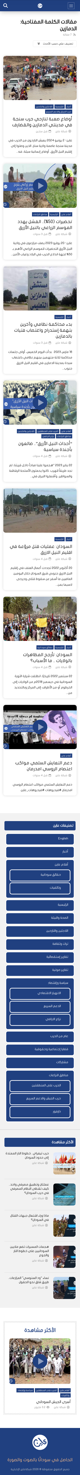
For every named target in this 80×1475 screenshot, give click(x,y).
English (63, 838)
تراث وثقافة (60, 943)
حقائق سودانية (45, 647)
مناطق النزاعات (40, 214)
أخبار (69, 107)
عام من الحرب (59, 1036)
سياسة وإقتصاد (58, 983)
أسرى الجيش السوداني (53, 1402)
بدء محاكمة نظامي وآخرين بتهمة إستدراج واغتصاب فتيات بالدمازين (43, 330)
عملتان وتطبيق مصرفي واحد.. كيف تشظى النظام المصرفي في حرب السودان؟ (29, 1189)
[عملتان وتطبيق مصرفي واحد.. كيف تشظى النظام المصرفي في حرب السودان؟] (64, 1194)
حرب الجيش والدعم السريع (58, 112)
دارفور (57, 1111)
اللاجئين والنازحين (44, 107)
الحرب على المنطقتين (48, 431)
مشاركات (62, 1062)
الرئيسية (60, 107)
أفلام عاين (66, 214)
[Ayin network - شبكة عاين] (40, 5)
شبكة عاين (61, 131)
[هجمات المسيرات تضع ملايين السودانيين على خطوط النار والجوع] (64, 1257)
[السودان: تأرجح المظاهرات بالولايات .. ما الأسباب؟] (40, 619)
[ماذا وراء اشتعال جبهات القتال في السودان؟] (64, 1226)
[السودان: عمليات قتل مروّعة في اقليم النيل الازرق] (40, 511)
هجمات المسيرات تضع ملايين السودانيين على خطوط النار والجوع (29, 1251)
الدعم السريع (52, 1006)
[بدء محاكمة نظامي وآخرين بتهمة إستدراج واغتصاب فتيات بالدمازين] (40, 288)
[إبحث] (5, 5)
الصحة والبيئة (59, 917)
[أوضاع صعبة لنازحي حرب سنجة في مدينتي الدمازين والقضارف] (40, 78)
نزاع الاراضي (48, 436)
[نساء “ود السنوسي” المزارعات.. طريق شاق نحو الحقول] (64, 1288)
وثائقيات (55, 887)
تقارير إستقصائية (57, 956)
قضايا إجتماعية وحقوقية (51, 1049)
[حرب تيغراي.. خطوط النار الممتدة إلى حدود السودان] (64, 1163)
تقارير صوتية (60, 969)
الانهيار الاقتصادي (49, 993)
